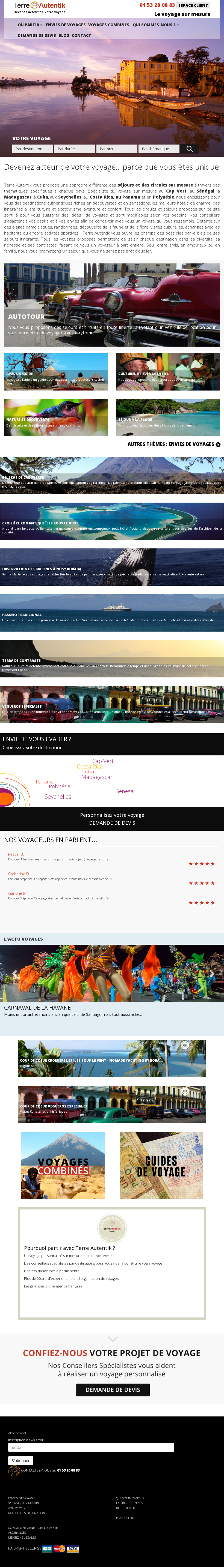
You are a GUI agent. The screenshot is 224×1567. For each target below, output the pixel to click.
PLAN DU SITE (125, 1518)
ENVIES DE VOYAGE (21, 1498)
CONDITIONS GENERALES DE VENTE (33, 1528)
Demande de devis (37, 35)
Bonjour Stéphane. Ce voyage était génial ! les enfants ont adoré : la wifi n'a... (59, 898)
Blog (63, 35)
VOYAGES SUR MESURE (24, 1503)
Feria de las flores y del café (45, 1007)
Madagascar (97, 777)
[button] (14, 985)
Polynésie (59, 786)
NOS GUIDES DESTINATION (26, 1513)
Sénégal (125, 791)
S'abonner (21, 1460)
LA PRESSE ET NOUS (129, 1503)
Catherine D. (19, 873)
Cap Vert (103, 761)
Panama (45, 781)
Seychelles (58, 796)
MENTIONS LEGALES (22, 1537)
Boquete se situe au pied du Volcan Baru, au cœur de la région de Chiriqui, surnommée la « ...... (87, 1014)
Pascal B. (16, 854)
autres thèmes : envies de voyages (171, 444)
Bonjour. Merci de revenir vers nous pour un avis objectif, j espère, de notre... (59, 859)
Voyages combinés (108, 24)
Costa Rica (90, 766)
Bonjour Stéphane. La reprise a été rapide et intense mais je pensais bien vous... (61, 879)
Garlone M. (17, 893)
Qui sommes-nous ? (155, 24)
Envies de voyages (66, 24)
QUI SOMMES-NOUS (130, 1498)
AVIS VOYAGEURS (20, 1508)
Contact (81, 35)
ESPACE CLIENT (193, 5)
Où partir (29, 24)
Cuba (87, 771)
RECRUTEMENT (126, 1508)
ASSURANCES (17, 1532)
